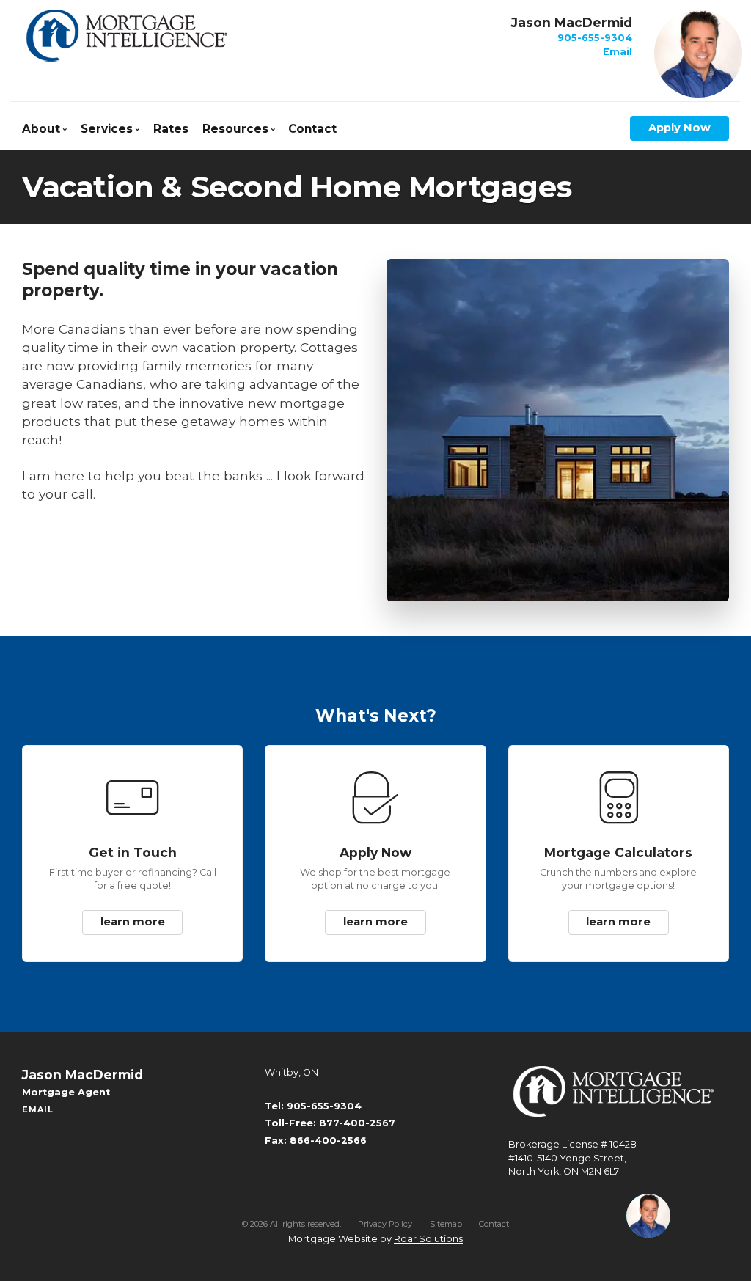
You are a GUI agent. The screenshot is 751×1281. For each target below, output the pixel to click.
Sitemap (446, 1224)
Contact (312, 129)
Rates (170, 129)
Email (617, 51)
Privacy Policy (385, 1224)
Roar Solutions (428, 1238)
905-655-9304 (594, 37)
